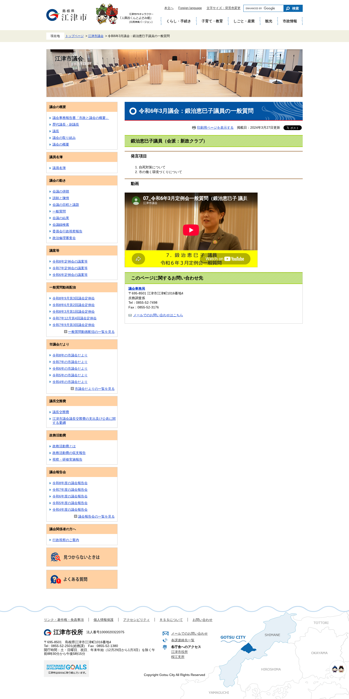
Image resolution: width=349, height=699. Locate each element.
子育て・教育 (212, 21)
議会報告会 (57, 472)
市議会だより (59, 344)
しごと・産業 (244, 21)
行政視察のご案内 (65, 540)
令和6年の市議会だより (70, 368)
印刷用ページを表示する (215, 127)
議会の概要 (57, 107)
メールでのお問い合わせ (189, 633)
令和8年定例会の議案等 (70, 261)
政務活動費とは (64, 446)
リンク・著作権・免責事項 (64, 620)
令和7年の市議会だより (70, 362)
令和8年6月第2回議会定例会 (73, 305)
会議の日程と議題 (65, 205)
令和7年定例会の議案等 (70, 268)
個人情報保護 (103, 620)
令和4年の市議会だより (70, 382)
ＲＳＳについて (171, 620)
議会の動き (57, 180)
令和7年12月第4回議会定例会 (74, 318)
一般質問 (59, 211)
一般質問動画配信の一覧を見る (91, 332)
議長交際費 (57, 401)
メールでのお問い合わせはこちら (158, 315)
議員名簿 (56, 157)
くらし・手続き (178, 21)
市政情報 (290, 21)
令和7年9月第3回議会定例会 (73, 325)
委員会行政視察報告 (67, 231)
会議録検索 (60, 225)
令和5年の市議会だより (70, 375)
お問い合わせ (202, 620)
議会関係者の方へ (62, 529)
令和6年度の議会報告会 (70, 496)
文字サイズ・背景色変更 (224, 8)
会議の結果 (60, 218)
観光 (268, 21)
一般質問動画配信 (62, 287)
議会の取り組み (64, 138)
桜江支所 (177, 657)
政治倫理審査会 (64, 238)
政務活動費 (57, 435)
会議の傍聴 (60, 191)
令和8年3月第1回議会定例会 (73, 311)
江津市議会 (96, 36)
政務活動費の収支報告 (69, 453)
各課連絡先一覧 (182, 640)
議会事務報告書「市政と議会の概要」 (80, 118)
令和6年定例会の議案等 (70, 275)
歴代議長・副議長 (65, 124)
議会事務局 (136, 288)
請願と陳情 (60, 198)
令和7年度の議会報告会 (70, 489)
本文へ (169, 8)
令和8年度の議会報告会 (70, 483)
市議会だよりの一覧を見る (95, 389)
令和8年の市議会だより (70, 355)
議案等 (54, 250)
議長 (55, 131)
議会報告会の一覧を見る (96, 516)
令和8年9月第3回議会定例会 (73, 298)
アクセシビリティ (136, 620)
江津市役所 (179, 652)
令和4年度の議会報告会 (70, 509)
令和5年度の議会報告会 (70, 503)
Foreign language (190, 8)
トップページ (74, 36)
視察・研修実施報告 (67, 459)
